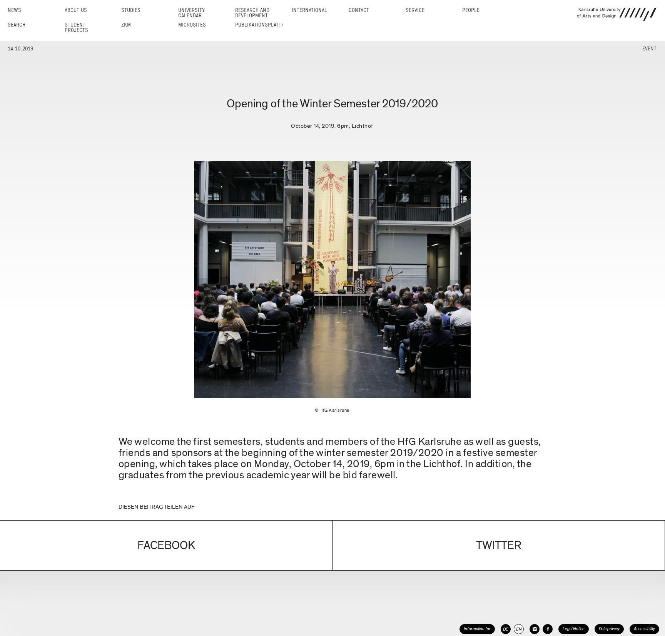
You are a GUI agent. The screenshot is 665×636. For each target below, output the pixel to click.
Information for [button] (477, 629)
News (14, 10)
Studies (130, 10)
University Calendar (191, 13)
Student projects (76, 27)
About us (76, 10)
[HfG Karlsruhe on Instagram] (535, 629)
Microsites (192, 25)
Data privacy (609, 629)
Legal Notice (574, 629)
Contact (359, 10)
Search (16, 25)
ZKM (126, 25)
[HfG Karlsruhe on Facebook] (548, 629)
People (471, 10)
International (309, 10)
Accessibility (644, 629)
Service (415, 10)
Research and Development (252, 13)
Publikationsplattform (264, 25)
